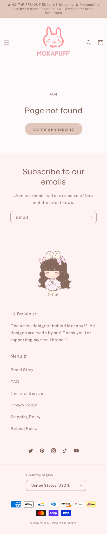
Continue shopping (53, 129)
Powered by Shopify (64, 522)
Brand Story (22, 369)
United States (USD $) (50, 485)
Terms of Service (26, 393)
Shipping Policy (25, 416)
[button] (6, 42)
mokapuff (46, 522)
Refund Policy (24, 428)
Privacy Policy (23, 405)
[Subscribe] (90, 217)
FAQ (14, 381)
